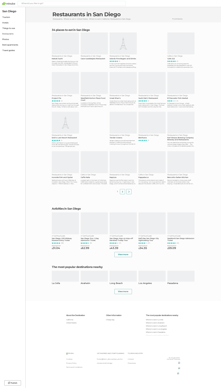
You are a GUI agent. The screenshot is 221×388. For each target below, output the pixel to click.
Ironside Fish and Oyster (62, 177)
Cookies (69, 359)
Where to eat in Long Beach (156, 326)
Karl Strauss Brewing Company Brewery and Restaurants (180, 139)
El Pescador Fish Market (177, 98)
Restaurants (8, 34)
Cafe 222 (171, 59)
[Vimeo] (174, 354)
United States (71, 323)
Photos (5, 39)
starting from (56, 245)
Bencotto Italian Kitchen (177, 177)
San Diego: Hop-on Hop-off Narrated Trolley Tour (121, 239)
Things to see (8, 28)
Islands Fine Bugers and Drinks (123, 59)
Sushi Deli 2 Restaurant (148, 98)
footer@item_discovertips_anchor (110, 359)
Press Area (132, 363)
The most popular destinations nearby (77, 267)
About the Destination (75, 315)
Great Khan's (115, 98)
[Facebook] (167, 354)
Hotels (5, 23)
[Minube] (8, 3)
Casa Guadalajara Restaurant (93, 59)
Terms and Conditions (74, 367)
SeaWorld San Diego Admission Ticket (180, 239)
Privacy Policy (71, 363)
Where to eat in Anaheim (155, 323)
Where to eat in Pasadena (155, 332)
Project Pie (56, 98)
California (69, 320)
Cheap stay (110, 320)
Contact (131, 359)
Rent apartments (10, 45)
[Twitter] (171, 354)
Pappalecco (143, 177)
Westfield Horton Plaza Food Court (93, 99)
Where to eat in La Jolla (154, 320)
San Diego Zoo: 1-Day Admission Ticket (90, 239)
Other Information (113, 315)
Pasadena (172, 283)
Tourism (6, 17)
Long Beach (116, 283)
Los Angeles (145, 283)
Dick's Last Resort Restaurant (64, 138)
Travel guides (8, 50)
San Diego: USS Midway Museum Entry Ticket (62, 239)
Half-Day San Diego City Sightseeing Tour (148, 239)
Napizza (113, 177)
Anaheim (85, 283)
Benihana (142, 138)
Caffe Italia (85, 177)
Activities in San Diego (66, 208)
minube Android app (104, 363)
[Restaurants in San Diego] (128, 191)
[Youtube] (178, 354)
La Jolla (56, 283)
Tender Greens (116, 138)
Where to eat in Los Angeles (156, 329)
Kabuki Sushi (57, 59)
